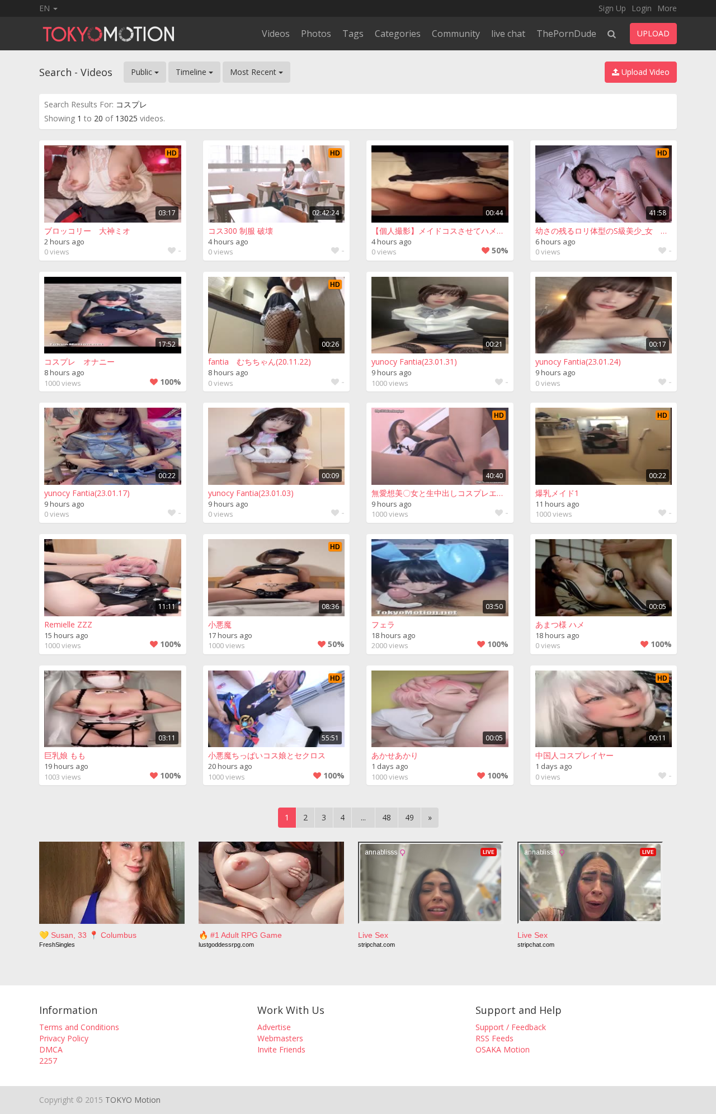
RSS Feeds (494, 1038)
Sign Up (612, 8)
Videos (276, 33)
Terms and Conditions (79, 1027)
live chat (508, 33)
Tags (353, 33)
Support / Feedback (510, 1027)
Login (642, 8)
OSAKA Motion (502, 1049)
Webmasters (280, 1038)
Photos (316, 33)
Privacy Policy (63, 1038)
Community (456, 33)
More (667, 8)
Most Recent (254, 72)
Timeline (192, 72)
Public (142, 72)
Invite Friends (281, 1049)
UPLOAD (653, 33)
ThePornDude (566, 33)
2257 (48, 1060)
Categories (398, 33)
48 (386, 817)
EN (45, 8)
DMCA (51, 1049)
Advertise (274, 1027)
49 (409, 817)
